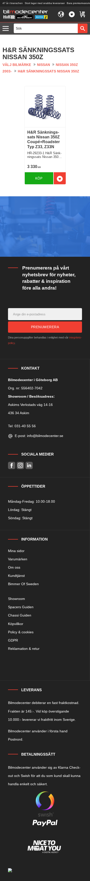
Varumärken (17, 559)
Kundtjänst (16, 576)
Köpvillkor (15, 624)
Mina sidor (16, 551)
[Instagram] (20, 465)
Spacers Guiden (21, 607)
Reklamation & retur (24, 649)
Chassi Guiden (19, 615)
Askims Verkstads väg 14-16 (30, 405)
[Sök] (83, 28)
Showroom (16, 599)
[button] (6, 28)
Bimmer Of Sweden (23, 584)
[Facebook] (11, 465)
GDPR (13, 640)
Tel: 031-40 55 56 (22, 426)
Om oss (14, 567)
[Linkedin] (29, 465)
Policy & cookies (21, 632)
